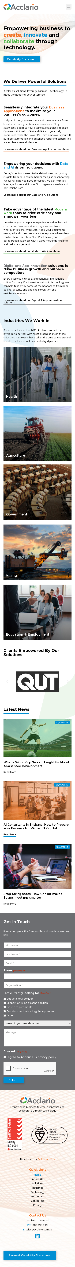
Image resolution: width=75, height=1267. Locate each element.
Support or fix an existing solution (27, 1003)
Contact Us (37, 1201)
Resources (37, 1196)
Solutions (37, 1183)
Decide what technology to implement (31, 1011)
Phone (14, 970)
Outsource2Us (46, 1159)
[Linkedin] (37, 1236)
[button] (69, 7)
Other (10, 1015)
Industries (37, 1188)
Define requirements (19, 1007)
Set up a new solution (20, 999)
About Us (37, 1179)
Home (37, 1175)
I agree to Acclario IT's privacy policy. (31, 1057)
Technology (38, 1192)
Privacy (37, 1205)
